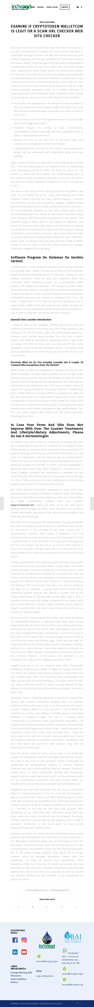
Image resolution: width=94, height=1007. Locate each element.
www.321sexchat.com (22, 504)
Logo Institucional (44, 976)
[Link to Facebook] (81, 7)
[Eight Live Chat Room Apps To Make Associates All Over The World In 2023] (2, 503)
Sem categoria (47, 22)
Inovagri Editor (61, 890)
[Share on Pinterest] (61, 907)
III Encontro (16, 975)
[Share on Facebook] (18, 907)
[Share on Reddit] (76, 907)
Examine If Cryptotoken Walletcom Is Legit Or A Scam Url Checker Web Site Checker (47, 31)
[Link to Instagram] (78, 7)
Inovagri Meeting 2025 (21, 972)
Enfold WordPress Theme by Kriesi (51, 1003)
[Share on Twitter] (32, 907)
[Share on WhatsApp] (47, 907)
